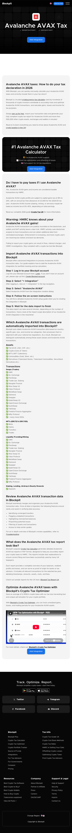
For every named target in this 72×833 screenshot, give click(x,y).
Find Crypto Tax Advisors (52, 758)
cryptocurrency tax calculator (33, 100)
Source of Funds (14, 751)
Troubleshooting (12, 534)
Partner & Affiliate (38, 787)
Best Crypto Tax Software (14, 783)
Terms (54, 794)
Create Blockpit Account (35, 276)
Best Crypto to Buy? (12, 787)
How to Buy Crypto (11, 794)
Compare (11, 765)
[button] (51, 3)
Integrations (13, 755)
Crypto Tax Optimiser (16, 744)
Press (33, 790)
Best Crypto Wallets (12, 790)
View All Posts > (10, 801)
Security (55, 787)
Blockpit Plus (13, 737)
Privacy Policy (57, 790)
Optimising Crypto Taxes (52, 755)
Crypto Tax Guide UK (50, 737)
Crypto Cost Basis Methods (53, 740)
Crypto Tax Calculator (29, 549)
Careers (34, 794)
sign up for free (18, 114)
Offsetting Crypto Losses (52, 751)
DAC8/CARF (36, 797)
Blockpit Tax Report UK (49, 580)
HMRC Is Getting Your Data (53, 747)
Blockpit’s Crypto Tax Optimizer (22, 603)
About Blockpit (37, 783)
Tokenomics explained (13, 797)
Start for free (58, 3)
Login (38, 274)
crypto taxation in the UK (16, 128)
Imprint (54, 797)
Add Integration (36, 40)
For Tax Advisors (14, 758)
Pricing (10, 769)
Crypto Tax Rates (49, 744)
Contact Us (56, 801)
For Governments (15, 762)
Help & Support (58, 783)
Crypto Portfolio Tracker (17, 747)
